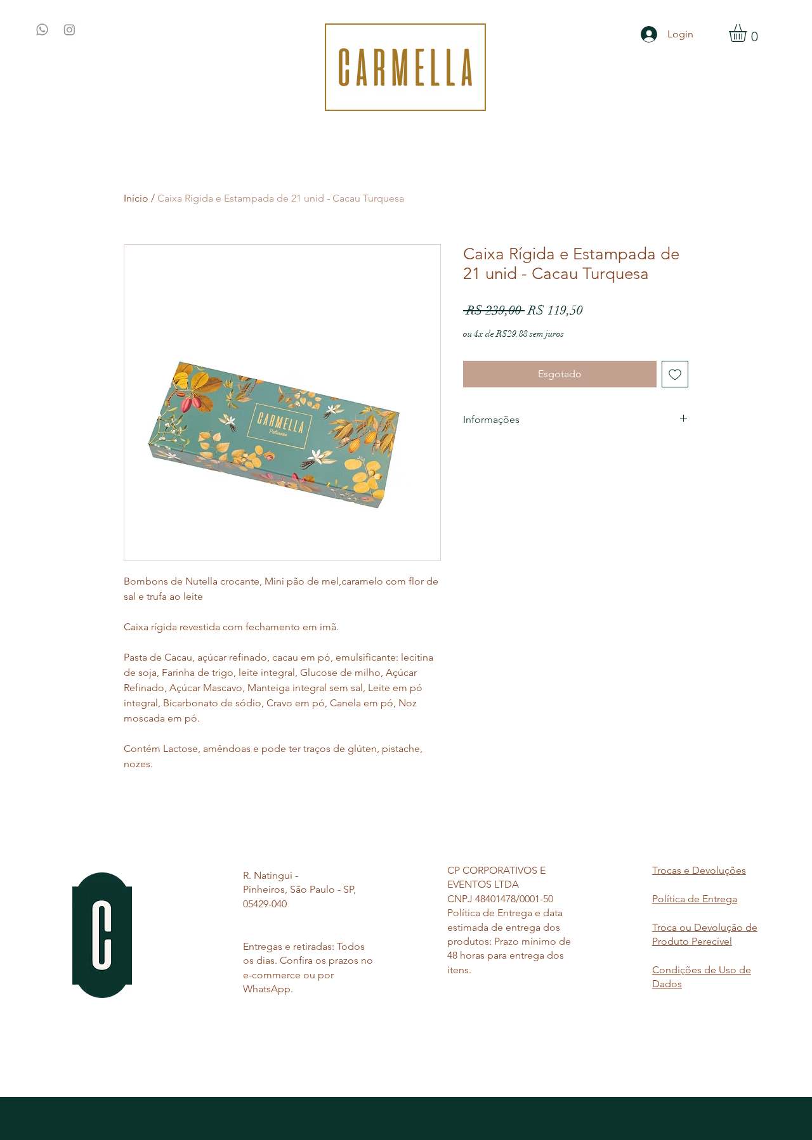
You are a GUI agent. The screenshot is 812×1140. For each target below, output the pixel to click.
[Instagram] (69, 29)
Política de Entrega (694, 899)
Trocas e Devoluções (699, 870)
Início (136, 198)
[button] (748, 33)
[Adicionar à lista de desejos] (675, 374)
